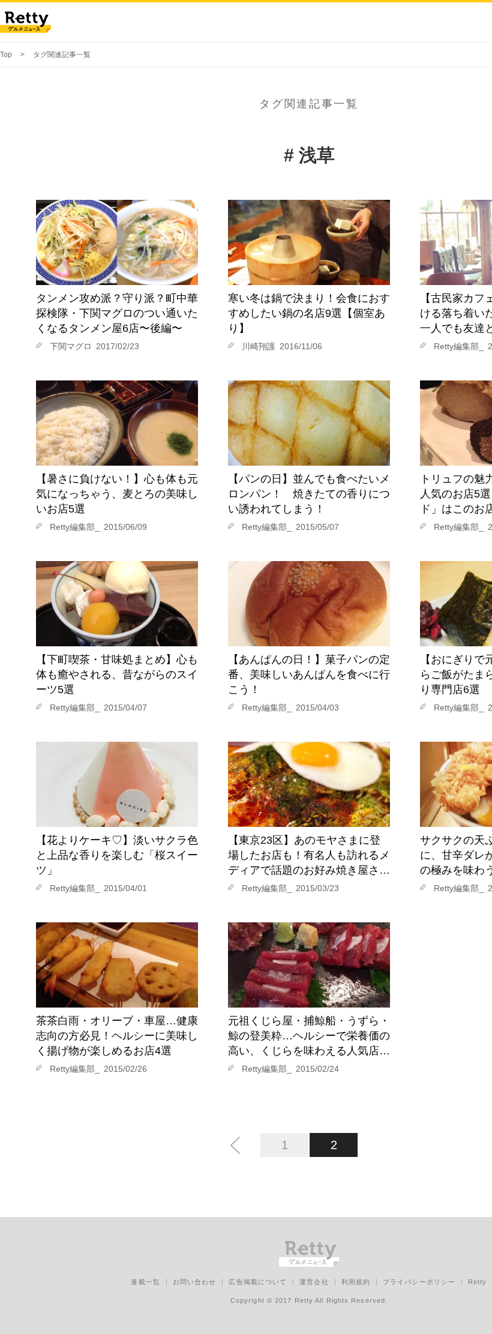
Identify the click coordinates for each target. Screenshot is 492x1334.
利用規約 (355, 1281)
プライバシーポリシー (419, 1281)
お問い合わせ (195, 1281)
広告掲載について (258, 1281)
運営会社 (313, 1281)
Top (6, 54)
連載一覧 (145, 1281)
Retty (477, 1281)
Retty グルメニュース (25, 22)
